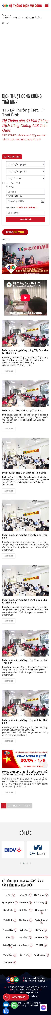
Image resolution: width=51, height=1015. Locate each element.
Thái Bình (9, 920)
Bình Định (40, 937)
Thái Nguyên (41, 911)
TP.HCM (41, 945)
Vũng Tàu (9, 955)
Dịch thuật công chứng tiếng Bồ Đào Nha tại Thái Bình (24, 601)
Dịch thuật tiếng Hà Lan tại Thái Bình (22, 410)
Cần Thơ (25, 955)
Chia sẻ (5, 23)
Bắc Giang (25, 920)
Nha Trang (25, 945)
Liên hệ (27, 1002)
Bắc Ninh (25, 902)
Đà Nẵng (25, 937)
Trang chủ (6, 15)
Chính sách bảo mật (37, 1005)
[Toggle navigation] (46, 5)
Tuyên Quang (41, 921)
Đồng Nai (9, 962)
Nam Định (9, 910)
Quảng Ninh (9, 902)
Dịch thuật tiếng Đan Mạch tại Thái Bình (24, 472)
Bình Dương (40, 955)
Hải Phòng (40, 895)
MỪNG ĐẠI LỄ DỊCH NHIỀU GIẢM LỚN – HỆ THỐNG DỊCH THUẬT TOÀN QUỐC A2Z (24, 773)
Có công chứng (13, 182)
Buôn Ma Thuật (10, 946)
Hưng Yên (25, 895)
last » (27, 805)
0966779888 (32, 989)
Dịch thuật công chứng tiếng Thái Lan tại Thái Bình (24, 661)
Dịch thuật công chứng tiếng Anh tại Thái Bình (24, 721)
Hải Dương (40, 902)
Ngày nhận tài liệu (14, 196)
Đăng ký (37, 1002)
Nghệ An (25, 930)
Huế (9, 937)
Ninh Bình (25, 910)
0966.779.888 (18, 989)
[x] (6, 997)
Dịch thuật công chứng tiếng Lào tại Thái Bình (24, 536)
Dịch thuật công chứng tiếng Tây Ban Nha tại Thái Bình (25, 352)
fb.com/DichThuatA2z (35, 978)
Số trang (9, 186)
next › (16, 805)
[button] (20, 863)
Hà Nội (9, 895)
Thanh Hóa (9, 930)
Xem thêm (9, 371)
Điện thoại (21, 207)
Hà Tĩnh (40, 930)
